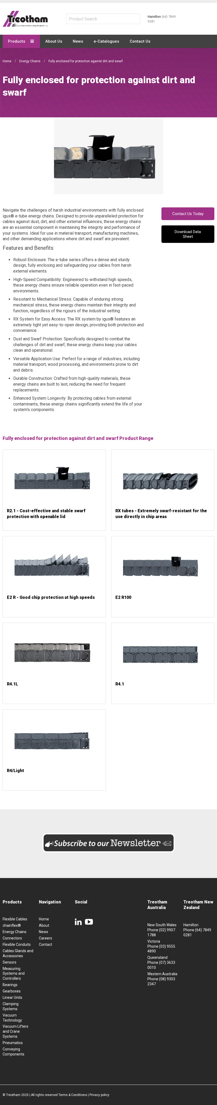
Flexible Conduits (17, 944)
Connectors (12, 938)
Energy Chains (30, 61)
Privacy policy (99, 1095)
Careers (45, 938)
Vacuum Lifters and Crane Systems (15, 1031)
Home (7, 61)
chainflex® (12, 925)
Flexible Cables (15, 919)
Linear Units (12, 997)
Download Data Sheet (188, 234)
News (43, 932)
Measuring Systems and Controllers (14, 973)
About (44, 925)
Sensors (9, 962)
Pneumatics (13, 1043)
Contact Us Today (188, 213)
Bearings (10, 985)
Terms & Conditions (72, 1095)
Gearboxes (12, 991)
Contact (45, 944)
